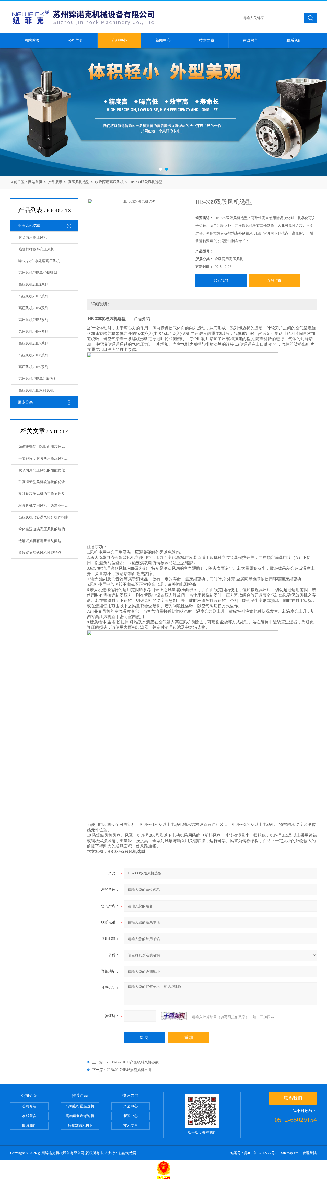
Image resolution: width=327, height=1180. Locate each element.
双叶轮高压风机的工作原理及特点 (45, 494)
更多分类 (25, 402)
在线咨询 (274, 281)
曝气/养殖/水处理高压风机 (39, 261)
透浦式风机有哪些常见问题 (39, 541)
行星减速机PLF (80, 1126)
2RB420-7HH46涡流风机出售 (129, 1070)
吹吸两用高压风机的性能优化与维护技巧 (48, 470)
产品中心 (119, 40)
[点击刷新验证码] (174, 1016)
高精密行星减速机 (80, 1106)
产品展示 (55, 182)
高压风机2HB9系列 (33, 367)
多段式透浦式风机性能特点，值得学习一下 (48, 553)
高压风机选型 (78, 182)
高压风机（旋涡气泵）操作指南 (43, 517)
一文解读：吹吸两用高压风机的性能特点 (48, 458)
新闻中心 (163, 40)
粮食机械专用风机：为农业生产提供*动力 (48, 506)
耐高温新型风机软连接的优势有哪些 (47, 482)
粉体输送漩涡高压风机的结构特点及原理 (48, 529)
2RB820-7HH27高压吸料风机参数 (133, 1062)
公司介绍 (29, 1106)
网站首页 (32, 40)
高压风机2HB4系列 (33, 308)
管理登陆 (309, 1153)
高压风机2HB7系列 (33, 343)
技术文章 (206, 40)
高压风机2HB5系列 (33, 320)
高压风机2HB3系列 (33, 296)
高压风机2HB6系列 (33, 332)
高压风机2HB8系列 (33, 355)
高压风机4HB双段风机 (36, 390)
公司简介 (75, 40)
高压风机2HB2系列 (33, 284)
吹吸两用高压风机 (109, 182)
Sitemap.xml (290, 1153)
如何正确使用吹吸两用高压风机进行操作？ (48, 447)
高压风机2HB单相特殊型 (37, 273)
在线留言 (250, 40)
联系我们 (294, 40)
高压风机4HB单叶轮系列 (37, 379)
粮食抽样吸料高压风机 (36, 249)
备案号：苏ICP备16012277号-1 (254, 1153)
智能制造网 (127, 1153)
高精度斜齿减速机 (80, 1116)
